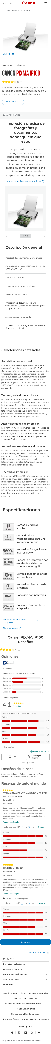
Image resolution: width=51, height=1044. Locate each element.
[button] (7, 235)
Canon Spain (24, 1027)
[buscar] (11, 3)
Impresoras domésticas (13, 65)
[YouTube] (39, 1033)
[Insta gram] (19, 1033)
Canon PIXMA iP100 (11, 115)
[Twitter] (32, 1033)
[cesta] (4, 3)
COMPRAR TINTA (13, 102)
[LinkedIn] (25, 1033)
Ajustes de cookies (39, 1019)
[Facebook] (12, 1033)
